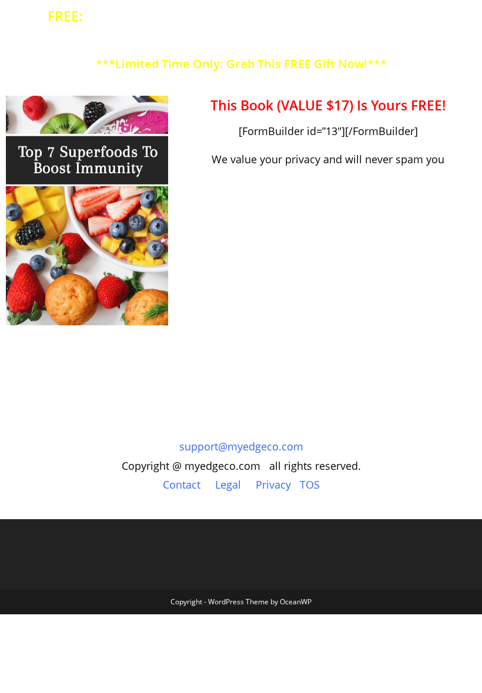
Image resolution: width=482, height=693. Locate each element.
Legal (228, 484)
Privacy (273, 484)
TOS (310, 484)
